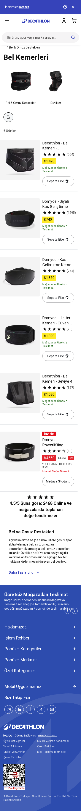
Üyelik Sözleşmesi (14, 741)
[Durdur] (65, 7)
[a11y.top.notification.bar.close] (73, 7)
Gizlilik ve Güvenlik (14, 751)
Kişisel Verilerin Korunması (53, 741)
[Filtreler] (8, 117)
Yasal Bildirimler (13, 746)
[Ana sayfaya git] (35, 21)
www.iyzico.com (47, 735)
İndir (33, 7)
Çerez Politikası (46, 746)
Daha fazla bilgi (21, 572)
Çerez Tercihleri (12, 757)
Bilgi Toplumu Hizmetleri (51, 751)
